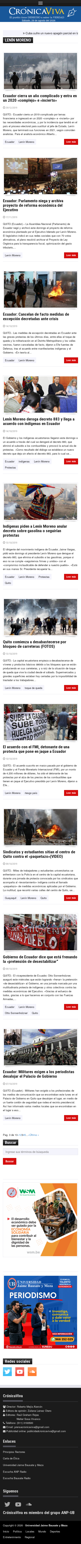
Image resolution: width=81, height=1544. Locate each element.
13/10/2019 (11, 542)
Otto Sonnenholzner (16, 1013)
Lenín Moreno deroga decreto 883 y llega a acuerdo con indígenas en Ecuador (39, 421)
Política (17, 1531)
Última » (34, 1135)
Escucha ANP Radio (14, 1471)
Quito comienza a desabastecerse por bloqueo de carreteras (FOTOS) (34, 644)
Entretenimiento (12, 1537)
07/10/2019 (11, 1084)
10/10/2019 (11, 759)
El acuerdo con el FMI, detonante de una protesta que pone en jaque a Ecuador (36, 749)
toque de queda (33, 688)
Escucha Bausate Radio (16, 1478)
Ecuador (9, 142)
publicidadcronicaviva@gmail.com (46, 1431)
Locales (30, 1531)
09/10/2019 (11, 864)
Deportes (55, 1531)
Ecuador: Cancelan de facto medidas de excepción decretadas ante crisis (36, 316)
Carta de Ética (11, 1458)
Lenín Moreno (26, 142)
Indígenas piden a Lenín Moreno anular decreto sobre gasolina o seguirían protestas (35, 531)
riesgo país (31, 793)
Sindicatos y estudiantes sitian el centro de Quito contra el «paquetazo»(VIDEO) (39, 854)
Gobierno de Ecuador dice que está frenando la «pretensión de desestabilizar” (40, 959)
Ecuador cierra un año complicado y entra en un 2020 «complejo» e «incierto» (40, 98)
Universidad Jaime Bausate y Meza (23, 1465)
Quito (8, 583)
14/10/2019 (11, 326)
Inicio (6, 1531)
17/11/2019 (11, 217)
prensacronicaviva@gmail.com (31, 1427)
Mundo (42, 1531)
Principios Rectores (14, 1452)
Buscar (10, 1161)
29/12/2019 (11, 107)
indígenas (24, 461)
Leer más (71, 141)
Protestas (10, 467)
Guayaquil (10, 898)
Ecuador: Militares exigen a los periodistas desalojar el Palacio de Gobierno (38, 1074)
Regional (30, 1537)
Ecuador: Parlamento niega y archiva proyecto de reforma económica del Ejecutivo (33, 205)
